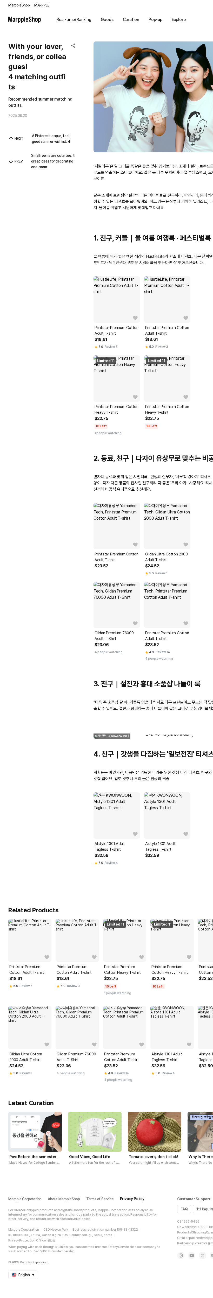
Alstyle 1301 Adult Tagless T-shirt (110, 846)
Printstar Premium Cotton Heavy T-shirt (116, 409)
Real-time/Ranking (73, 19)
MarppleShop (19, 5)
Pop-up (155, 19)
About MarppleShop (64, 1199)
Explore (179, 19)
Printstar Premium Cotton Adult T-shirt (116, 330)
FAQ (184, 1209)
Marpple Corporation (25, 1199)
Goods (107, 19)
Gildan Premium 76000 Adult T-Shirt (114, 636)
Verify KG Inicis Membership (54, 1251)
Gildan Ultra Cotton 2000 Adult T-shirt (166, 557)
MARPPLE (42, 5)
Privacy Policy (132, 1199)
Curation (131, 19)
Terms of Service (100, 1199)
